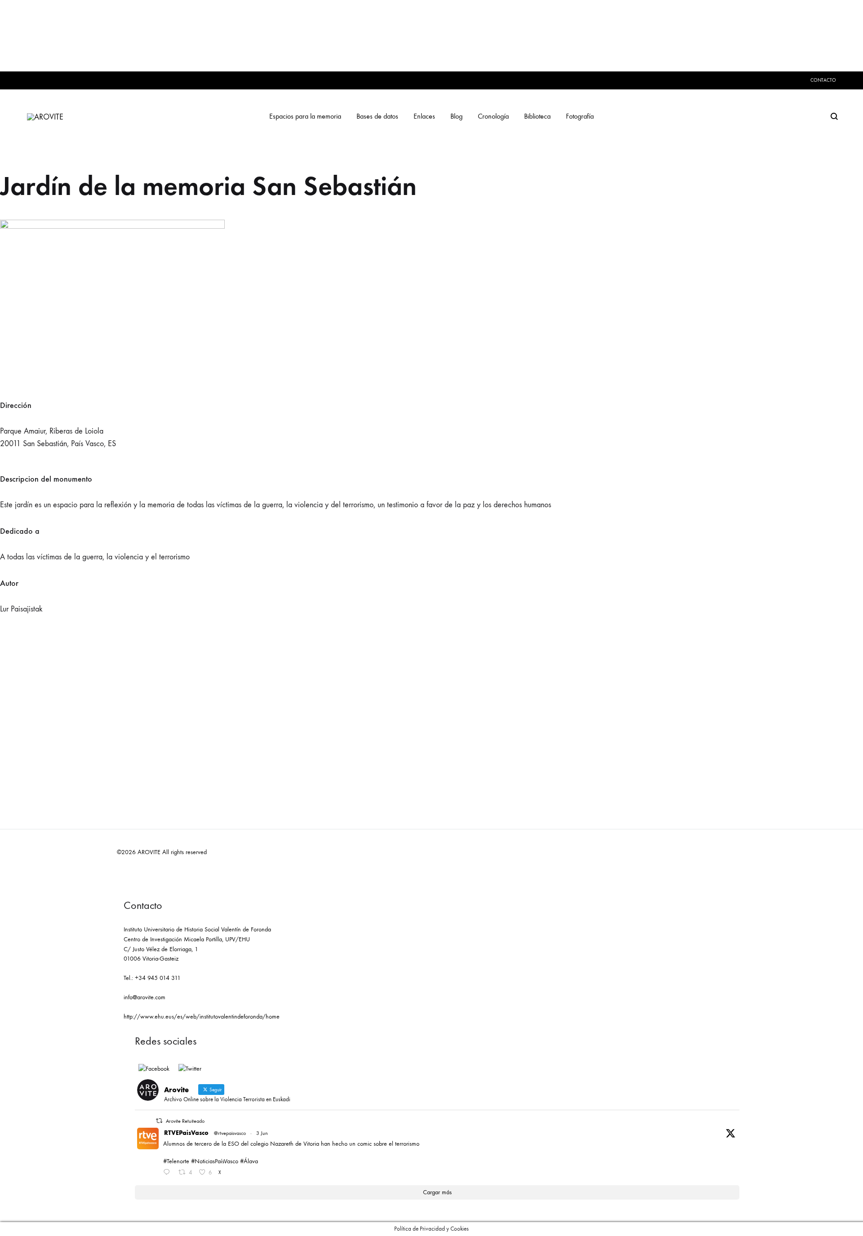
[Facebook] (154, 1068)
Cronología (493, 116)
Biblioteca (537, 116)
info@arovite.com (144, 997)
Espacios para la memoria (305, 116)
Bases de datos (377, 116)
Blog (456, 116)
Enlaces (424, 116)
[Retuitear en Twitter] (159, 1120)
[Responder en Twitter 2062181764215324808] (168, 1173)
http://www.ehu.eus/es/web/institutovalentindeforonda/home (202, 1016)
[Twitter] (190, 1068)
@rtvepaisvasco (230, 1133)
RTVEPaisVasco (186, 1133)
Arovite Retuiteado (185, 1121)
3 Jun (262, 1133)
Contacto (823, 80)
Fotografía (580, 116)
